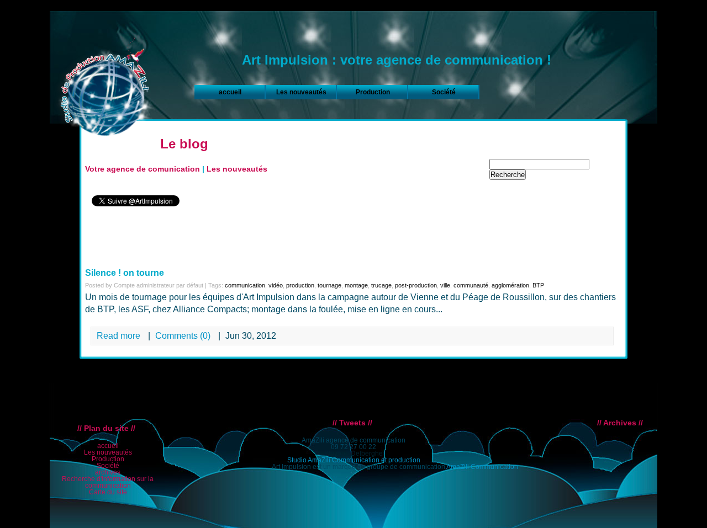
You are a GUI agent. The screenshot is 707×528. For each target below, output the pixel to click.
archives (107, 472)
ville (445, 285)
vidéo (275, 285)
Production (373, 92)
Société (444, 92)
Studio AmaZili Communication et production (353, 460)
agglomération (510, 285)
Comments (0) (184, 335)
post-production (416, 285)
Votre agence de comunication (142, 168)
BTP (538, 285)
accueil (230, 92)
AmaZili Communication (482, 467)
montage (356, 285)
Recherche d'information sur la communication (108, 482)
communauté (470, 285)
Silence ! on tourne (124, 273)
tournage (329, 285)
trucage (381, 285)
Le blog (184, 143)
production (300, 285)
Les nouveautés (301, 92)
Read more (118, 335)
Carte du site (108, 492)
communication (245, 285)
